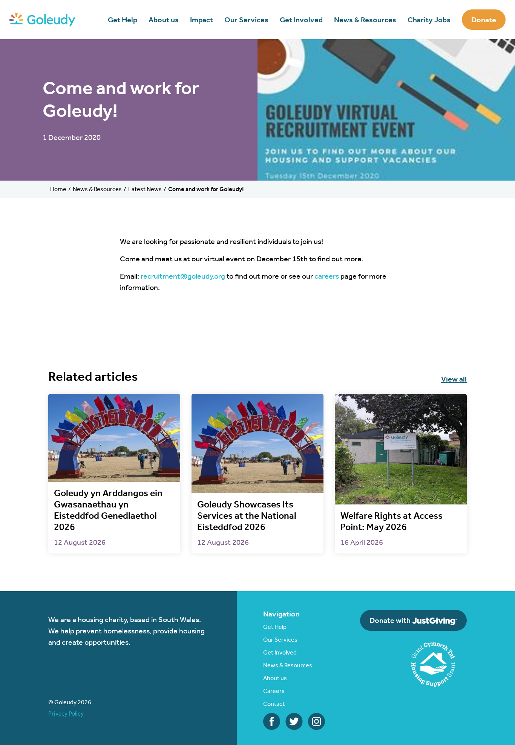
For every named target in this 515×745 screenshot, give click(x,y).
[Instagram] (316, 720)
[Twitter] (294, 720)
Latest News (145, 189)
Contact (274, 703)
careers (326, 276)
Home (58, 189)
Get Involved (301, 19)
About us (164, 19)
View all (454, 378)
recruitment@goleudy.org (183, 276)
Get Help (122, 19)
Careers (274, 690)
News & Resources (365, 19)
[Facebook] (271, 720)
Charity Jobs (429, 19)
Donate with (390, 620)
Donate (483, 19)
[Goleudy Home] (42, 18)
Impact (201, 19)
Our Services (246, 19)
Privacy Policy (66, 713)
